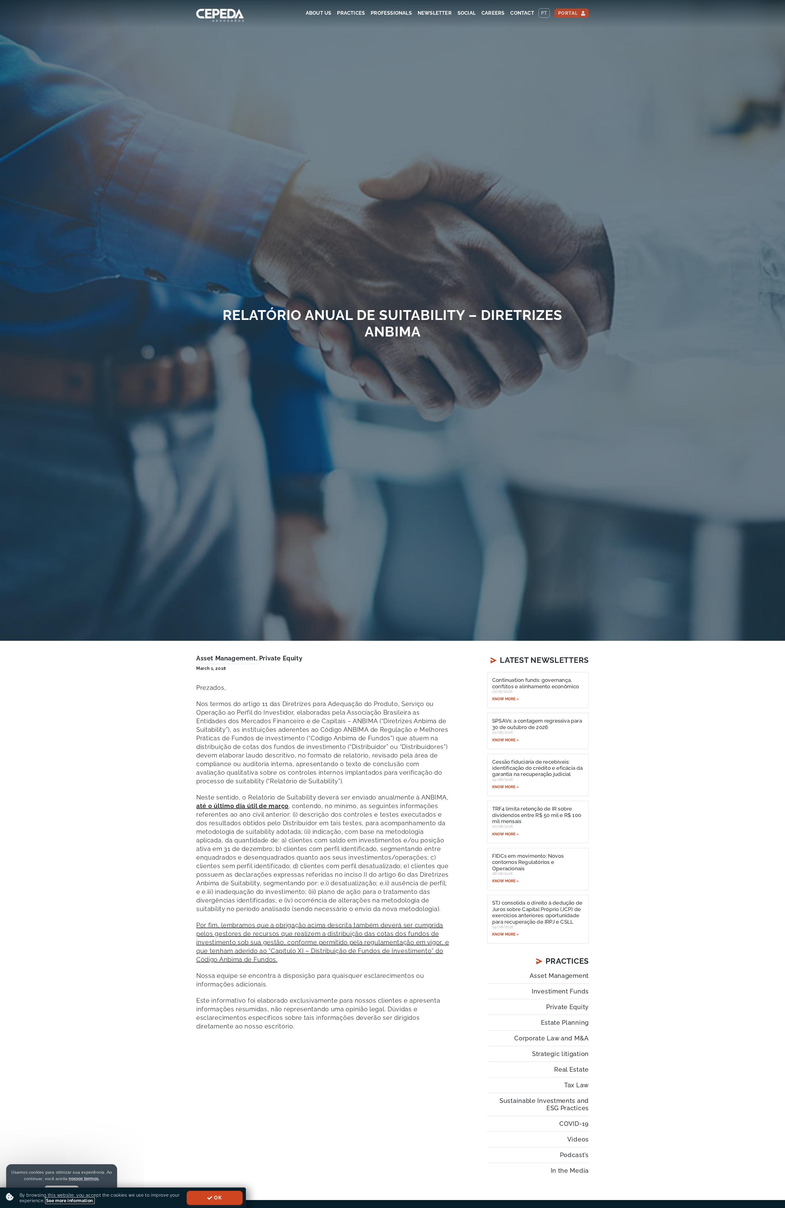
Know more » (505, 699)
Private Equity (280, 658)
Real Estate (571, 1069)
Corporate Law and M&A (551, 1038)
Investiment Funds (560, 991)
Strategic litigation (560, 1054)
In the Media (570, 1170)
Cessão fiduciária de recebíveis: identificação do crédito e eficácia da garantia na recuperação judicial (537, 768)
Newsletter (435, 13)
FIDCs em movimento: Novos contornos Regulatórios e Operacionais (528, 862)
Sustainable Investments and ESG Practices (544, 1104)
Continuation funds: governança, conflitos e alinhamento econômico (535, 683)
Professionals (391, 13)
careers (492, 13)
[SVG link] (220, 15)
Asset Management (226, 658)
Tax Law (576, 1085)
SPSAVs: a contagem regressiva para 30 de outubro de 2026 (537, 724)
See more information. (70, 1200)
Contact (522, 13)
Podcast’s (574, 1155)
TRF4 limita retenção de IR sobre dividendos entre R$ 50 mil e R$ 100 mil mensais (536, 815)
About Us (318, 13)
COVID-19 (574, 1123)
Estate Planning (565, 1022)
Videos (578, 1139)
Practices (351, 13)
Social (467, 13)
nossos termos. (84, 1178)
